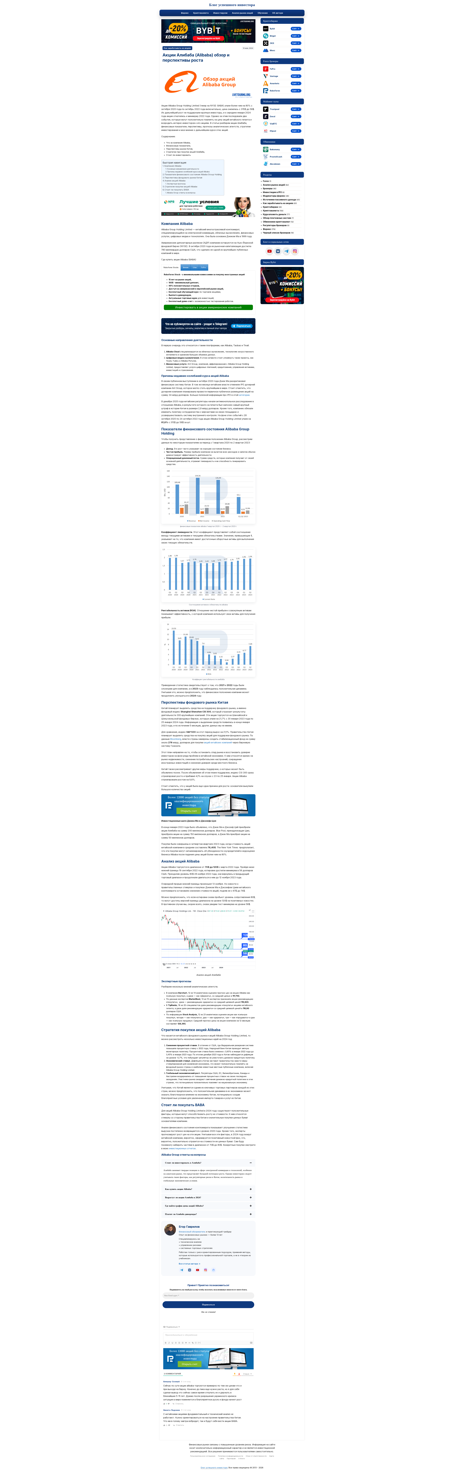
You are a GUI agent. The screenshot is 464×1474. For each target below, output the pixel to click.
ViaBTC (273, 123)
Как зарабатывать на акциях (177, 48)
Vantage (274, 76)
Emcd (272, 116)
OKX (272, 43)
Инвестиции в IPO (272, 192)
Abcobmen (275, 164)
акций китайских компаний (218, 742)
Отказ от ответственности (256, 1456)
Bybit (272, 28)
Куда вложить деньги (274, 214)
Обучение (263, 13)
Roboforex (275, 90)
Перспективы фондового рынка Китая (183, 177)
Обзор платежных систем (277, 218)
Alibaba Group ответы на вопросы (181, 193)
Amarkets (274, 83)
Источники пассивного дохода (279, 199)
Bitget (273, 36)
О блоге (241, 1458)
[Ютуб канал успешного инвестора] (269, 251)
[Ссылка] (192, 1342)
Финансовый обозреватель (192, 1231)
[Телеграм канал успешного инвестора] (286, 251)
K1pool (273, 131)
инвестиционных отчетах (182, 1148)
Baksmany (275, 149)
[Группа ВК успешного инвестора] (278, 251)
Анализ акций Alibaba (175, 180)
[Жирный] (165, 1342)
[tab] (171, 267)
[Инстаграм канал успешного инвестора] (294, 251)
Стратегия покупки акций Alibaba (181, 186)
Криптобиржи (270, 207)
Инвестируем (220, 13)
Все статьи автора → (189, 1264)
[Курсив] (169, 1342)
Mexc (272, 50)
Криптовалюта (201, 13)
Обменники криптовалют (276, 222)
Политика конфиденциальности (230, 1456)
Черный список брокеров (276, 233)
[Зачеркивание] (176, 1342)
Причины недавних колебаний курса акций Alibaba (188, 172)
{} (196, 1343)
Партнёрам (231, 1458)
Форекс (185, 13)
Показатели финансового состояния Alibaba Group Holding (193, 174)
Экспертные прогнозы (176, 184)
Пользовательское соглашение (202, 1456)
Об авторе (277, 13)
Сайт (294, 29)
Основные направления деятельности (183, 169)
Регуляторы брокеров (275, 225)
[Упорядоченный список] (179, 1342)
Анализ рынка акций (242, 13)
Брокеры (267, 188)
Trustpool (274, 109)
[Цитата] (186, 1342)
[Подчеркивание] (172, 1342)
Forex (266, 181)
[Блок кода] (189, 1342)
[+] (199, 1343)
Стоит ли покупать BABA (177, 190)
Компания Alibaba (172, 166)
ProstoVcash (276, 157)
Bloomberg (175, 739)
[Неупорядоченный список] (182, 1342)
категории (244, 395)
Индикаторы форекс (274, 196)
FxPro (272, 69)
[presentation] (171, 267)
